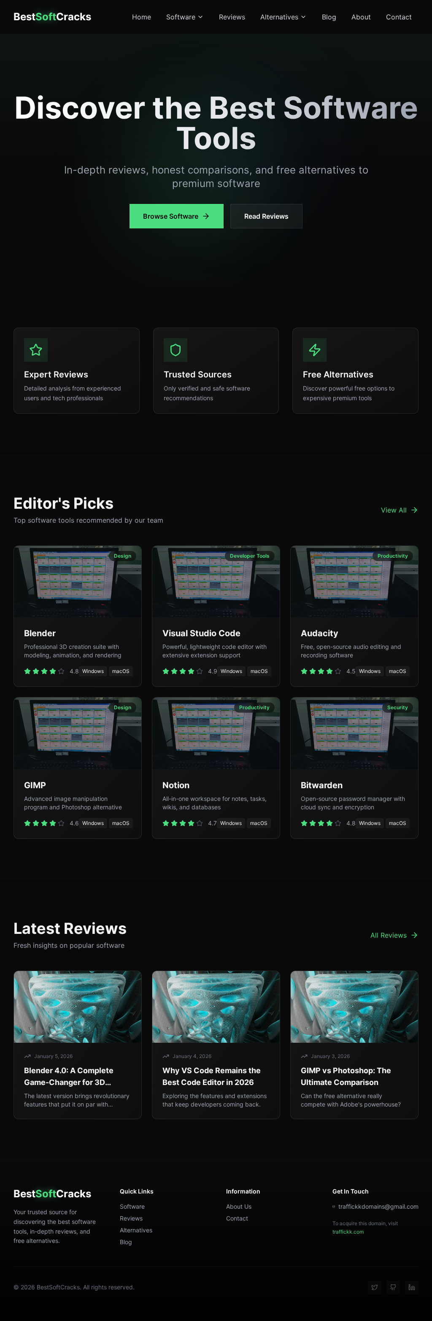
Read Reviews (266, 216)
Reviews (232, 17)
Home (141, 17)
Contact (399, 17)
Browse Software (170, 216)
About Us (238, 1206)
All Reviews (388, 935)
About (361, 17)
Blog (329, 17)
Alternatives (279, 17)
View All (394, 510)
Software (180, 17)
